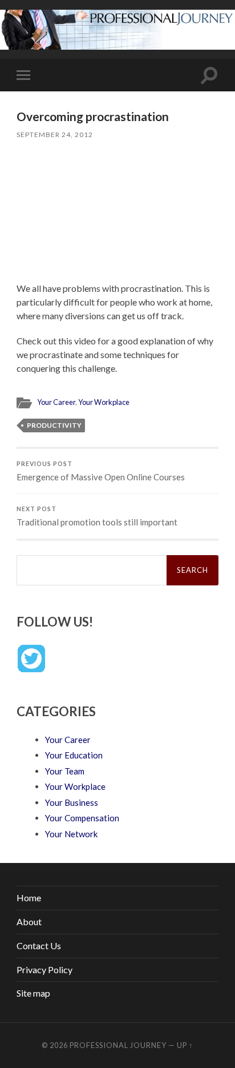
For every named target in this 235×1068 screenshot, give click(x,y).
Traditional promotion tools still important (97, 516)
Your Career (56, 402)
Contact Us (39, 945)
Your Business (71, 802)
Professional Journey (118, 1045)
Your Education (74, 755)
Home (29, 897)
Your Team (64, 771)
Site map (33, 992)
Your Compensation (82, 818)
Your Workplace (103, 402)
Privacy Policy (44, 969)
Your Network (71, 834)
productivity (54, 425)
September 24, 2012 (55, 134)
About (29, 921)
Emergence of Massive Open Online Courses (101, 471)
